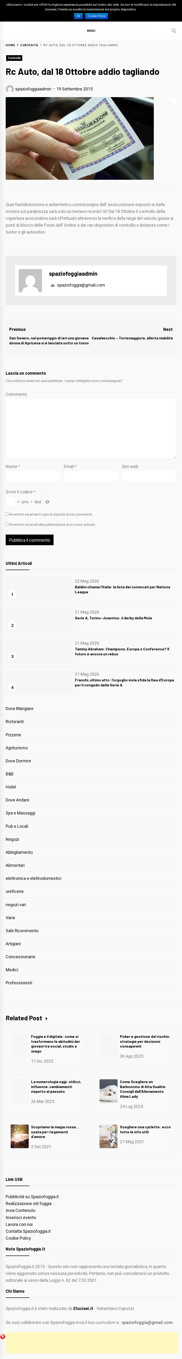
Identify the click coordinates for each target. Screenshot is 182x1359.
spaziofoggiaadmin (33, 88)
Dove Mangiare (19, 708)
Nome (13, 466)
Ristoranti (15, 721)
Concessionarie (20, 956)
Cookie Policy (18, 1238)
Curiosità (14, 58)
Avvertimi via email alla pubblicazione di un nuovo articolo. (52, 524)
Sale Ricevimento (22, 930)
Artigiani (13, 943)
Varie (10, 917)
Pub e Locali (17, 826)
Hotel (11, 786)
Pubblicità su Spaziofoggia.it (32, 1196)
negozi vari (16, 904)
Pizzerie (13, 734)
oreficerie (15, 891)
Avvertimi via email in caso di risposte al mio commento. (51, 514)
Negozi (12, 839)
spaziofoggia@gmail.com (80, 285)
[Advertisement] (92, 1343)
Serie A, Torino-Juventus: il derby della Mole (113, 618)
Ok (78, 16)
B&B (10, 773)
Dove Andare (17, 799)
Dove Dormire (18, 760)
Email (70, 466)
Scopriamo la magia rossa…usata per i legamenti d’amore (55, 1132)
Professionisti (19, 982)
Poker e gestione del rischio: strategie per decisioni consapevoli (145, 1041)
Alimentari (15, 865)
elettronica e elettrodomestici (33, 878)
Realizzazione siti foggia (28, 1203)
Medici (12, 969)
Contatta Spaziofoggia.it (28, 1231)
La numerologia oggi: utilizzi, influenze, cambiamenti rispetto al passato (56, 1086)
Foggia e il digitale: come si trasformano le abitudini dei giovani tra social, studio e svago (55, 1043)
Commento (16, 394)
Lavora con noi (19, 1224)
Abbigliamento (19, 852)
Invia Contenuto (20, 1210)
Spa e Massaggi (20, 812)
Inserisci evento (21, 1217)
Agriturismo (17, 747)
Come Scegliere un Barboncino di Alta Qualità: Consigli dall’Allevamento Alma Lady (143, 1088)
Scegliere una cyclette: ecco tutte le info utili (145, 1129)
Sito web (130, 466)
